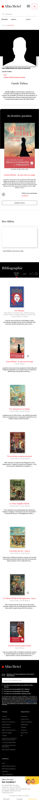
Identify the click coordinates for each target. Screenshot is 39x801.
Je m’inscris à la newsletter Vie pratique (16, 691)
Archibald (4, 771)
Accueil (4, 25)
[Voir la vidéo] (28, 356)
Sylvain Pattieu (8, 314)
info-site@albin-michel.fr (31, 701)
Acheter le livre (19, 203)
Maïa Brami (8, 313)
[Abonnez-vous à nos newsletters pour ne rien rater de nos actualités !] (28, 6)
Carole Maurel (25, 411)
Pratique (23, 727)
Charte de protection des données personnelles (9, 739)
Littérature (24, 716)
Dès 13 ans (25, 169)
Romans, (19, 169)
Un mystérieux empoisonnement (19, 456)
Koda (3, 763)
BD (22, 735)
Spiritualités (24, 724)
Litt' (5, 75)
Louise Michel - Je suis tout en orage (19, 175)
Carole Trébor (16, 316)
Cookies (4, 735)
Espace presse (6, 727)
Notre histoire (6, 719)
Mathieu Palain (29, 313)
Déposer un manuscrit (8, 722)
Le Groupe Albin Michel (9, 742)
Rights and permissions (9, 730)
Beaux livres (24, 732)
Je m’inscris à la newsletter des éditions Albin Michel (18, 686)
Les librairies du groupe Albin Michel (9, 746)
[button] (32, 273)
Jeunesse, (13, 169)
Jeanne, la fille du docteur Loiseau (14, 77)
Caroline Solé (30, 314)
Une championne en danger (19, 409)
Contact (4, 716)
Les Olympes (19, 311)
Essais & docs (25, 719)
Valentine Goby (18, 313)
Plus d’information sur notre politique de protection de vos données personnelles (19, 704)
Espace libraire (6, 724)
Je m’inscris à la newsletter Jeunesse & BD (17, 693)
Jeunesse (24, 730)
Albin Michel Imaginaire (9, 749)
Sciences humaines (26, 722)
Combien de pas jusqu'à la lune (19, 646)
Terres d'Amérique (7, 774)
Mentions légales (7, 732)
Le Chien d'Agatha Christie (19, 504)
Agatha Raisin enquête (8, 766)
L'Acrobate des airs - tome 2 (19, 551)
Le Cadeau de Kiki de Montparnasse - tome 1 (19, 598)
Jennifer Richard (20, 314)
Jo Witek (25, 316)
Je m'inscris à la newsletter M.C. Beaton (16, 689)
